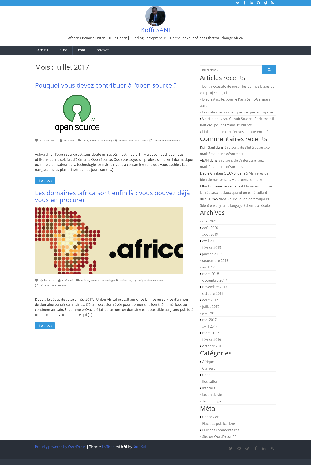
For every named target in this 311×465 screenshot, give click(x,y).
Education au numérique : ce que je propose (237, 112)
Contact (102, 50)
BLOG (63, 50)
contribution (126, 140)
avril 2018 (209, 267)
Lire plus (44, 181)
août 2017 (210, 300)
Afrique (85, 280)
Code (85, 140)
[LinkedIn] (263, 448)
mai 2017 (209, 319)
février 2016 (211, 339)
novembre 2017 (214, 287)
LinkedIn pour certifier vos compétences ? (235, 131)
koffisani (109, 446)
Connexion (210, 417)
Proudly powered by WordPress (60, 446)
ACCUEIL (43, 50)
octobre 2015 (212, 346)
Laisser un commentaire (166, 140)
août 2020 (210, 227)
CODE (81, 50)
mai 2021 (209, 221)
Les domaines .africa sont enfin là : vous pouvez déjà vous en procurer (112, 196)
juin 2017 (209, 313)
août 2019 (210, 234)
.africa (123, 280)
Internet (94, 140)
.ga (129, 280)
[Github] (239, 448)
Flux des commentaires (220, 430)
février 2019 (211, 247)
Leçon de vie (212, 394)
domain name (155, 280)
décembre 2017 (214, 280)
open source (141, 140)
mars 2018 (210, 273)
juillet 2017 (210, 306)
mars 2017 (210, 333)
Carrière (208, 368)
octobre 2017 (212, 293)
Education (210, 381)
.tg (134, 280)
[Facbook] (255, 448)
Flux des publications (219, 423)
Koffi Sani (68, 140)
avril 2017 (209, 326)
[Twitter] (230, 448)
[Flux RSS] (272, 448)
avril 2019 (209, 241)
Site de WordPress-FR (219, 436)
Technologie (107, 140)
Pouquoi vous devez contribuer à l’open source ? (105, 85)
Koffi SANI (155, 29)
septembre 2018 (215, 260)
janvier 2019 (212, 254)
